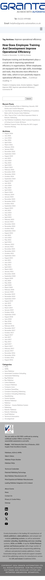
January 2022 (9, 246)
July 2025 (7, 158)
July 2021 (7, 260)
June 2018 (8, 319)
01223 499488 (24, 19)
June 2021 (8, 262)
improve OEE (7, 87)
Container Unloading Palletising (14, 394)
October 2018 (9, 312)
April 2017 (8, 344)
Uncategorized (9, 418)
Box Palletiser (9, 380)
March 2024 (8, 192)
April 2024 (8, 190)
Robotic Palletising (10, 412)
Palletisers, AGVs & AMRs (13, 452)
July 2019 (7, 303)
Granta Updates (26, 85)
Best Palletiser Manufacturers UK (15, 476)
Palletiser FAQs (10, 463)
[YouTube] (23, 524)
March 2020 (8, 287)
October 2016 (9, 357)
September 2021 (10, 255)
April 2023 (8, 217)
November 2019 (9, 296)
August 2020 (8, 278)
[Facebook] (23, 514)
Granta (28, 55)
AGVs (6, 366)
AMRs (6, 369)
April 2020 (8, 285)
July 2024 (7, 183)
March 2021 (8, 269)
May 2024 (7, 188)
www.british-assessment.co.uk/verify (17, 441)
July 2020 (7, 280)
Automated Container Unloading (15, 373)
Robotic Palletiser (10, 409)
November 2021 (9, 251)
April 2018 (8, 323)
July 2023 (7, 210)
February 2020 (9, 289)
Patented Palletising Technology (15, 472)
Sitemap (7, 503)
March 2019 (8, 308)
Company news (14, 85)
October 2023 (9, 203)
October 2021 (9, 253)
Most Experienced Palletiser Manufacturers (19, 479)
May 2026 (7, 140)
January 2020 (9, 292)
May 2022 (7, 240)
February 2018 (9, 326)
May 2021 (7, 265)
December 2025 (9, 151)
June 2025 (8, 160)
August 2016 (8, 360)
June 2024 (8, 185)
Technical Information (11, 416)
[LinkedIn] (23, 509)
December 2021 (9, 249)
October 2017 (9, 332)
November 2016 (9, 355)
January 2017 (9, 351)
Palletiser (7, 403)
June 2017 (8, 339)
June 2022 (8, 237)
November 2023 (9, 201)
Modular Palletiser (10, 400)
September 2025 (10, 154)
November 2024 (9, 174)
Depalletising (8, 396)
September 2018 (10, 314)
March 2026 (8, 145)
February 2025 (9, 169)
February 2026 (9, 147)
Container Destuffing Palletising (14, 391)
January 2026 (9, 149)
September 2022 (10, 231)
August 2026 (8, 133)
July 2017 (7, 337)
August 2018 (8, 317)
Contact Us (8, 496)
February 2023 (9, 219)
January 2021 (9, 271)
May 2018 (7, 321)
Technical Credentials (12, 469)
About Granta (9, 489)
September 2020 (10, 276)
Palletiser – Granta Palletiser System (16, 405)
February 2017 (9, 348)
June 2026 (8, 138)
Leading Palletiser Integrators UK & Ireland (18, 483)
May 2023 (7, 215)
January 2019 (9, 310)
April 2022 (8, 242)
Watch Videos (9, 456)
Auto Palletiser (9, 371)
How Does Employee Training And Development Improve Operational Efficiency (21, 48)
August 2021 (8, 258)
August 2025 (8, 156)
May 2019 (7, 305)
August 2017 (8, 335)
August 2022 (8, 233)
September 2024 (10, 178)
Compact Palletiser (10, 385)
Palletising (7, 407)
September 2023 (10, 206)
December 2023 (9, 199)
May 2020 (7, 283)
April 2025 (8, 165)
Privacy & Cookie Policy (12, 499)
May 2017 (7, 342)
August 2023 (8, 208)
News (6, 492)
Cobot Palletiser (9, 382)
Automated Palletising (11, 375)
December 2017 (9, 328)
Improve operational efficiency (23, 87)
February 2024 (9, 194)
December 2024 (9, 172)
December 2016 (9, 353)
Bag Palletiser (8, 378)
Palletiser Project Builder (13, 459)
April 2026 (8, 142)
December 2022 (9, 224)
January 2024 (9, 197)
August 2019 (8, 301)
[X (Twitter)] (23, 519)
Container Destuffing (11, 389)
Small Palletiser (9, 414)
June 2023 (8, 212)
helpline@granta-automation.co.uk (25, 23)
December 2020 (9, 274)
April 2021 (8, 267)
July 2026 (7, 135)
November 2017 (9, 330)
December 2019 (9, 294)
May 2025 (7, 163)
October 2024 (9, 176)
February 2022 (9, 244)
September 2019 (10, 298)
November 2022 (9, 226)
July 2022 (7, 235)
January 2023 (9, 222)
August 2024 (8, 181)
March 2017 (8, 346)
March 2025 (8, 167)
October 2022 (9, 228)
